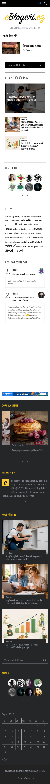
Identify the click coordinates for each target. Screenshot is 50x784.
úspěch (35, 247)
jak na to (38, 220)
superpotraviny (17, 238)
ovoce (38, 228)
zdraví (10, 245)
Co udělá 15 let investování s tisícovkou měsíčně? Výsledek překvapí (32, 146)
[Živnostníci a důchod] (11, 48)
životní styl (14, 250)
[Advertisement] (25, 355)
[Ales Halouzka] (21, 187)
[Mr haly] (38, 683)
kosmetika (27, 224)
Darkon (29, 50)
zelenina (19, 247)
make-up (25, 229)
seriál (25, 233)
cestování (30, 216)
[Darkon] (38, 178)
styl (10, 238)
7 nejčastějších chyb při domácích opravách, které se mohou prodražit (22, 98)
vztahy (10, 242)
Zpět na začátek (23, 778)
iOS (32, 220)
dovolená (15, 220)
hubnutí (25, 220)
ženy (41, 246)
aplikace (8, 216)
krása (8, 228)
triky (31, 237)
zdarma (20, 242)
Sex (28, 233)
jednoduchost (9, 225)
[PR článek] (12, 178)
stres (7, 238)
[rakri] (29, 178)
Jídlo (18, 224)
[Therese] (29, 187)
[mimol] (38, 187)
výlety (15, 242)
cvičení (38, 216)
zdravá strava (32, 241)
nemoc (31, 229)
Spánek (38, 233)
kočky (36, 225)
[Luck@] (38, 692)
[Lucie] (29, 683)
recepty (20, 233)
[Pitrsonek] (12, 187)
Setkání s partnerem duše (24, 274)
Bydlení (10, 93)
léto (20, 228)
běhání (23, 216)
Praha (11, 233)
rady (15, 233)
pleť (6, 233)
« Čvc (4, 759)
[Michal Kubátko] (29, 692)
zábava (27, 246)
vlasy (36, 237)
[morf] (21, 178)
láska (15, 229)
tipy (26, 237)
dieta (8, 220)
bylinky (16, 216)
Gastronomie (10, 445)
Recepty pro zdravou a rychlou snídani (19, 450)
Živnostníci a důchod (32, 45)
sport (32, 233)
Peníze (24, 119)
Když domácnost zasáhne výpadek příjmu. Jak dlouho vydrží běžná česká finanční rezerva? (32, 126)
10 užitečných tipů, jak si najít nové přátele (23, 298)
